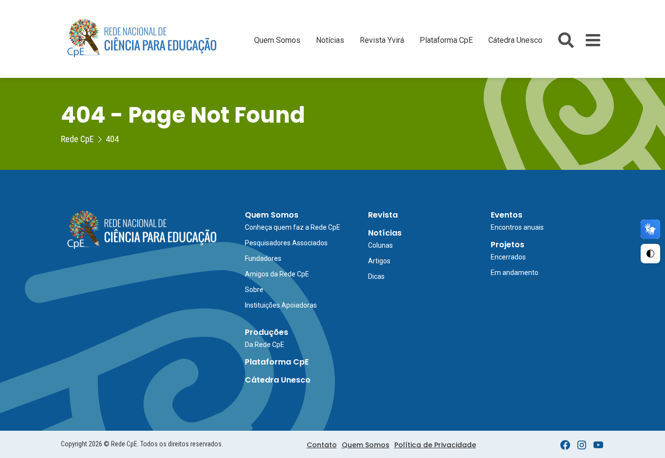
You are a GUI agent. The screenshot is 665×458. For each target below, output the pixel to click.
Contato (322, 445)
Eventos (506, 214)
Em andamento (514, 272)
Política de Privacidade (435, 445)
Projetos (507, 244)
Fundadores (263, 258)
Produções (266, 332)
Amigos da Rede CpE (277, 274)
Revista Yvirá (382, 40)
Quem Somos (277, 40)
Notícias (330, 40)
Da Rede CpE (264, 344)
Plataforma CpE (446, 40)
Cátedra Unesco (515, 40)
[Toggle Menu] (593, 40)
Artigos (379, 261)
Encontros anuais (517, 227)
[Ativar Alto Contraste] (650, 253)
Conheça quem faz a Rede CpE (292, 227)
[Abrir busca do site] (566, 40)
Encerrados (508, 257)
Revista (383, 214)
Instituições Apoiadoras (281, 305)
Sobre (254, 289)
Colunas (380, 245)
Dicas (376, 276)
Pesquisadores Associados (286, 243)
